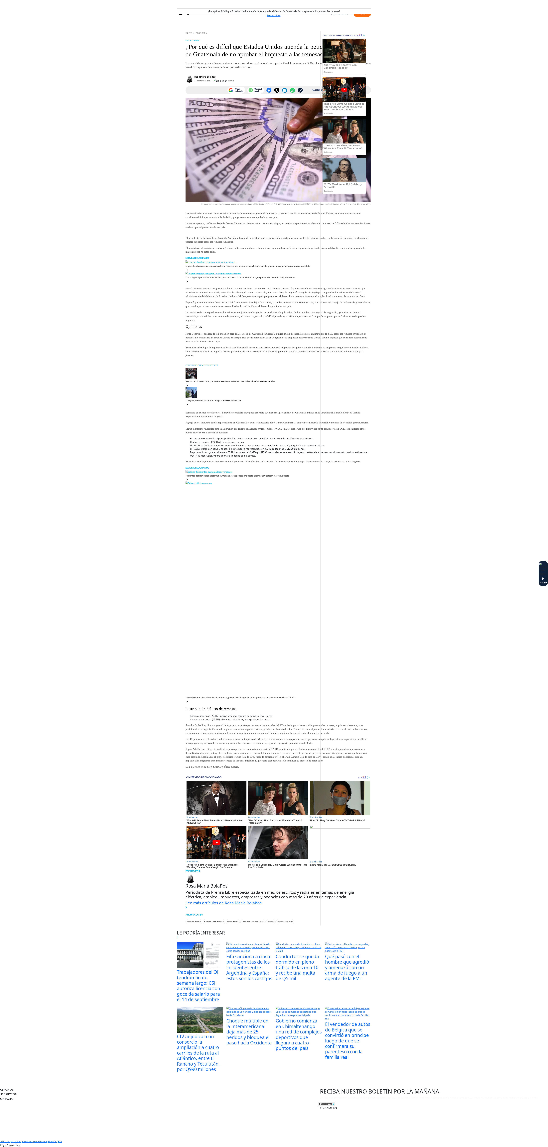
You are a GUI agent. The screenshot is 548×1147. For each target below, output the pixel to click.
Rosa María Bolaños (205, 76)
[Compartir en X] (277, 90)
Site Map (52, 1141)
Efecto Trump (232, 922)
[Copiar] (300, 90)
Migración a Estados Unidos (253, 922)
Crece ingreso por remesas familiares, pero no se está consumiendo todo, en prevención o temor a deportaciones (241, 277)
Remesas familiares (285, 922)
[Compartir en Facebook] (269, 90)
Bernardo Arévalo (194, 922)
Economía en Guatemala (214, 922)
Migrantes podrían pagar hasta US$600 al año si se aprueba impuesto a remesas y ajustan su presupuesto (237, 475)
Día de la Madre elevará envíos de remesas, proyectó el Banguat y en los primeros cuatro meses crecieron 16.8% (240, 697)
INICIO (189, 33)
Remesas (270, 922)
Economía (201, 33)
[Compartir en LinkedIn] (284, 90)
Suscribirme (326, 1103)
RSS (60, 1141)
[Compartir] (292, 90)
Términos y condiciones (34, 1141)
